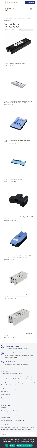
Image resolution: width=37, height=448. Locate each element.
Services (3, 401)
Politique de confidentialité (24, 445)
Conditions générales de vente (9, 411)
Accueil (6, 18)
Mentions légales (5, 417)
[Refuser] (35, 442)
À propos (3, 407)
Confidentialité (5, 414)
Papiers (3, 398)
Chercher (31, 2)
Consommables (5, 394)
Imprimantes (4, 391)
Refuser (12, 445)
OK (6, 445)
